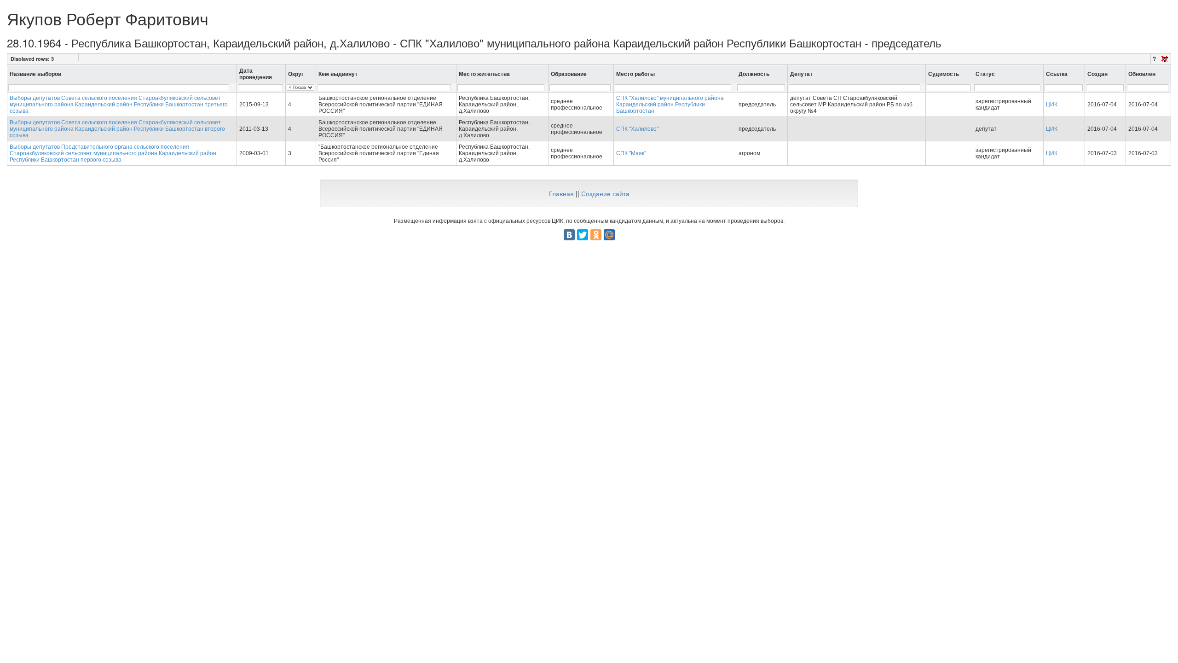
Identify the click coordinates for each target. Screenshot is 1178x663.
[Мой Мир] (609, 234)
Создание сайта (605, 193)
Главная (561, 193)
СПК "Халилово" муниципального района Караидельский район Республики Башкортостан (670, 104)
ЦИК (1051, 104)
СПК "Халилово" (637, 129)
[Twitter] (582, 234)
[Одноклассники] (595, 234)
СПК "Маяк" (631, 153)
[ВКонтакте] (569, 234)
